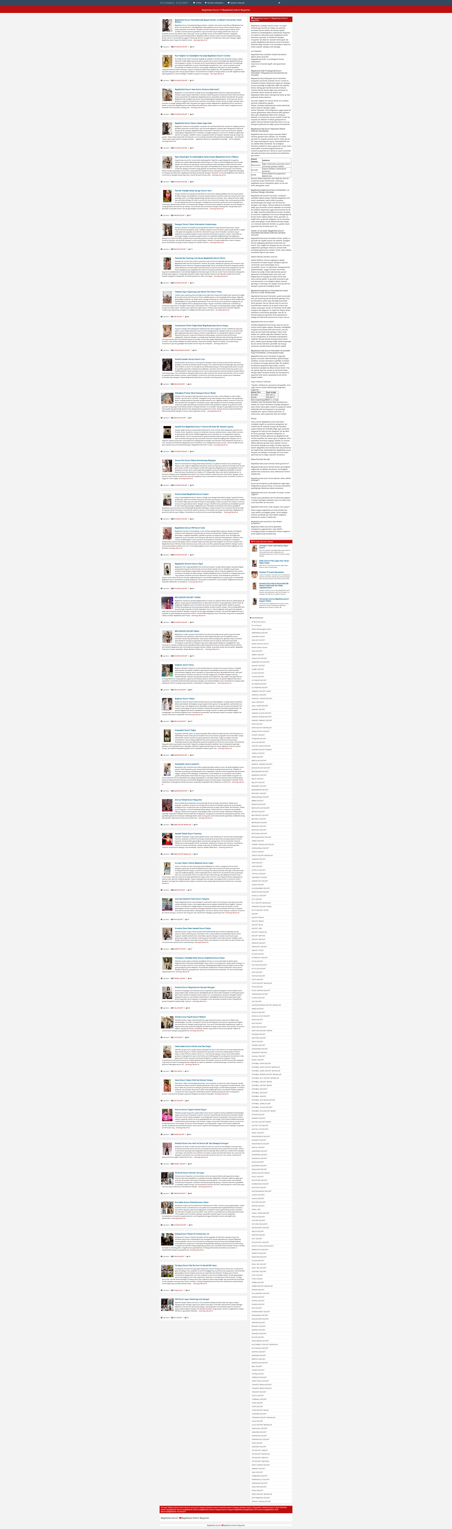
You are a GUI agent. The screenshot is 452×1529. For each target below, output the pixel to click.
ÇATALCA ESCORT (259, 870)
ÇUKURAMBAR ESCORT (261, 888)
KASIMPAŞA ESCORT (259, 1151)
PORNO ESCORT (258, 1297)
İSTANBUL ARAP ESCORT (261, 1063)
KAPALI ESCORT (258, 1133)
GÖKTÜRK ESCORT (259, 1027)
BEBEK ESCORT (258, 801)
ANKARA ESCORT (258, 709)
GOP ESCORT (257, 1023)
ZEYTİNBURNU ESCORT (261, 1498)
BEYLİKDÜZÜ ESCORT (180, 47)
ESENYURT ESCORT (179, 249)
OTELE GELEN (177, 1071)
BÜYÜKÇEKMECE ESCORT (181, 350)
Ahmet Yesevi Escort (259, 647)
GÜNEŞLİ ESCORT (258, 1045)
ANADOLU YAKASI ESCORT (262, 698)
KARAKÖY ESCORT (259, 1140)
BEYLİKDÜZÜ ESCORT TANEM (187, 597)
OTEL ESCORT (257, 1275)
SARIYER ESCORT (178, 215)
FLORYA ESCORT (258, 998)
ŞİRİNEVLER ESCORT (260, 1363)
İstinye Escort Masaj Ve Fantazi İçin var (192, 1234)
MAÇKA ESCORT (258, 1198)
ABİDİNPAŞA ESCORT (260, 633)
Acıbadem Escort (258, 636)
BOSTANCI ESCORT (259, 830)
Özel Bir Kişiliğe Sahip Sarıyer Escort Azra (193, 190)
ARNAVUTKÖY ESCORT (261, 731)
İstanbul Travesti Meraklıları (271, 572)
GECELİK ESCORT (258, 1012)
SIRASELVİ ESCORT (259, 1334)
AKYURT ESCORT (258, 666)
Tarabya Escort (178, 1290)
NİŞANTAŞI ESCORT (259, 1257)
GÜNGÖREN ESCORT (260, 1049)
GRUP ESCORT (257, 1042)
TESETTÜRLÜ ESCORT (260, 1381)
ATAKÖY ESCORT (258, 735)
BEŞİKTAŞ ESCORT (179, 890)
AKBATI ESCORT (258, 655)
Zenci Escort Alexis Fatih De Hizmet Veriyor (194, 1080)
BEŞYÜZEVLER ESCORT (261, 808)
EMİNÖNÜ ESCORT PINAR (262, 906)
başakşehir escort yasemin (187, 764)
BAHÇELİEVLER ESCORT (261, 768)
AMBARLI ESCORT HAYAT (261, 691)
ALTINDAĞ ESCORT (259, 680)
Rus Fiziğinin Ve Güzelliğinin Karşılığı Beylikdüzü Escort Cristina (202, 56)
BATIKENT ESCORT (259, 793)
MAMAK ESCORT (258, 1206)
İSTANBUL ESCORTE (259, 1089)
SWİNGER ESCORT (259, 1355)
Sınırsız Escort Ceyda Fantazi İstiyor (191, 1109)
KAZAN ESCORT (258, 1162)
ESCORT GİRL (257, 928)
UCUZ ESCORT (178, 1037)
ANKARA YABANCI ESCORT (262, 720)
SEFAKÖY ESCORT (259, 1326)
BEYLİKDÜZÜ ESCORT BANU (187, 631)
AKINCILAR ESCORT (259, 658)
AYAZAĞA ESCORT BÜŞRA (262, 750)
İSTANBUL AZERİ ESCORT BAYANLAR (266, 1071)
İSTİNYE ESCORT (178, 1256)
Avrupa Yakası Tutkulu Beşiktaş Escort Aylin (194, 863)
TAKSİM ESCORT (258, 1370)
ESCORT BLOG (257, 925)
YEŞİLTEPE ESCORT (259, 1487)
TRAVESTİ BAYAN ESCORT (262, 1385)
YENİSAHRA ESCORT (260, 1483)
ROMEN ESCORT (258, 1304)
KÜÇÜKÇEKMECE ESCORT (262, 1191)
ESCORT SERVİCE (258, 936)
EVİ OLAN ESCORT (259, 969)
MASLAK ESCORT (258, 1217)
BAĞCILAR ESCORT (179, 690)
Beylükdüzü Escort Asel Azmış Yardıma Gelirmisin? (197, 89)
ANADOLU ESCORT (259, 695)
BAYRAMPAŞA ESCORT (260, 797)
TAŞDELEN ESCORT (259, 1377)
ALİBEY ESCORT (258, 669)
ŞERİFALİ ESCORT (259, 1359)
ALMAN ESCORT (258, 673)
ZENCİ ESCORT (178, 1101)
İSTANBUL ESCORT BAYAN (262, 1082)
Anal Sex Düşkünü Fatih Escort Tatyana (192, 899)
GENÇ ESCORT (257, 1020)
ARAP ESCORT (257, 724)
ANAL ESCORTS (258, 702)
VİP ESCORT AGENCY (260, 1450)
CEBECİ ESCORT (258, 841)
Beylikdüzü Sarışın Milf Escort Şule (190, 528)
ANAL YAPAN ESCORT (260, 706)
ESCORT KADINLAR (259, 932)
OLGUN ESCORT (258, 1261)
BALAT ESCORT (258, 779)
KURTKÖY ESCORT (259, 1188)
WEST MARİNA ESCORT (261, 1465)
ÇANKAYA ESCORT (259, 859)
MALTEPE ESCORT (259, 1202)
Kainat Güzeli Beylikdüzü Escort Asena (192, 494)
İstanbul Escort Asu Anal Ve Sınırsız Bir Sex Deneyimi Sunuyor (202, 1143)
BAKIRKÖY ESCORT (179, 949)
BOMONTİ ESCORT (259, 826)
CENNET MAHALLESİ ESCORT (263, 844)
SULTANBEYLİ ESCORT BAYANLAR (265, 1344)
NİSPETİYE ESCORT (259, 1253)
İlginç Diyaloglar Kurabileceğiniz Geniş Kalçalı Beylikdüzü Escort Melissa (206, 157)
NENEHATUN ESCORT (260, 1250)
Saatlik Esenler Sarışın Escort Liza (190, 359)
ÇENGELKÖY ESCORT (260, 881)
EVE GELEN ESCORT (179, 1225)
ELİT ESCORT (257, 899)
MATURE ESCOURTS (259, 1224)
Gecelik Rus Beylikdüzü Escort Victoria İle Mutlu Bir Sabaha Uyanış (204, 426)
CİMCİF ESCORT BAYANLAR (262, 855)
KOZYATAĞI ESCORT (259, 1180)
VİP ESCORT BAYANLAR (261, 1454)
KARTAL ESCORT (258, 1147)
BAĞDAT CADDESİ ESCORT (262, 764)
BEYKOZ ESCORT (258, 812)
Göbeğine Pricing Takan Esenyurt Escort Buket (195, 393)
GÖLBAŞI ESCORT (259, 1034)
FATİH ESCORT (178, 919)
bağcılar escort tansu (184, 665)
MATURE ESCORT (258, 1220)
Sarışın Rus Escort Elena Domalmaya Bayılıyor (195, 460)
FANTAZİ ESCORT (258, 976)
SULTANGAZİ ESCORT (260, 1348)
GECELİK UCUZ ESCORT (261, 1016)
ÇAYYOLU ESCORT (259, 874)
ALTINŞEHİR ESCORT (260, 688)
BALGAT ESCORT (258, 782)
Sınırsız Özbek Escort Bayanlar (188, 800)
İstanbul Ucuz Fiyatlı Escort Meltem (190, 1017)
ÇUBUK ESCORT (258, 885)
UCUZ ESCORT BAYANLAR (262, 1425)
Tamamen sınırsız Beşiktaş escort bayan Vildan (274, 600)
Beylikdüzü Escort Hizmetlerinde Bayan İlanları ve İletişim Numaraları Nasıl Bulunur (208, 21)
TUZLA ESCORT (178, 1008)
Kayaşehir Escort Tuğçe (185, 730)
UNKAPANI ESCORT (259, 1432)
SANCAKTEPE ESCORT (260, 1319)
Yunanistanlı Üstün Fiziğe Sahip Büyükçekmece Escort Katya (201, 325)
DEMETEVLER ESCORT (260, 892)
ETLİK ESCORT (257, 961)
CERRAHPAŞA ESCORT (260, 848)
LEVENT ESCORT (258, 1195)
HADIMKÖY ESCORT (259, 1052)
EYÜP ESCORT (257, 972)
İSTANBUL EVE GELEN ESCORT (263, 1100)
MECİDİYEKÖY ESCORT (260, 1228)
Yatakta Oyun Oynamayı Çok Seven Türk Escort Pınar (198, 292)
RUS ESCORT (257, 1308)
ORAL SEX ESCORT (259, 1264)
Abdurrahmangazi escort (261, 629)
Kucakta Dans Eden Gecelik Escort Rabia (193, 928)
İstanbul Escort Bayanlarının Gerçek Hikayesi (195, 987)
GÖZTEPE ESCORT (259, 1038)
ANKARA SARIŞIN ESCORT (262, 717)
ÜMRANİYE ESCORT (259, 1436)
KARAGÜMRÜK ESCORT (261, 1136)
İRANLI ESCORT (258, 1060)
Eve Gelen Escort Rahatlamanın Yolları (192, 1202)
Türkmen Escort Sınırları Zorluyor (189, 1173)
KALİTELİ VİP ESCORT (260, 1125)
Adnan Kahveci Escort (260, 644)
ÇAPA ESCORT (257, 863)
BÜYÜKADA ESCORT (259, 833)
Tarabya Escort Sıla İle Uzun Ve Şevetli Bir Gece (196, 1265)
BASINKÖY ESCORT (259, 786)
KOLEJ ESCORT (258, 1177)
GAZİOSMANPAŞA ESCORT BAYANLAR (266, 1005)
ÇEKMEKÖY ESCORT (259, 877)
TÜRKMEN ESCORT (179, 1193)
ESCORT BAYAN (258, 917)
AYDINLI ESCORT (258, 753)
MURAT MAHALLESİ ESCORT (263, 1246)
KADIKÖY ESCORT (259, 1118)
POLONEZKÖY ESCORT (261, 1293)
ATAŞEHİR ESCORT (259, 739)
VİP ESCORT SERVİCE (260, 1458)
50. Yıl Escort (256, 625)
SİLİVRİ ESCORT (258, 1337)
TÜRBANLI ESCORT (259, 1399)
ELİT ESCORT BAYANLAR (261, 903)
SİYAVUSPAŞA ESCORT (260, 1341)
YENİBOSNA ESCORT (260, 1476)
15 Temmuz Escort (259, 622)
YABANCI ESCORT (258, 1469)
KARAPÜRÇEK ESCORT (260, 1144)
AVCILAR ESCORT (258, 742)
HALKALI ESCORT (258, 1056)
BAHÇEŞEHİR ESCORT (260, 771)
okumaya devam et (200, 40)
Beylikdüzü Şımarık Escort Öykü (189, 564)
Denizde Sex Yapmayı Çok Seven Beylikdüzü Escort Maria (200, 258)
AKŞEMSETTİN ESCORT (261, 662)
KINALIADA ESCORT (259, 1169)
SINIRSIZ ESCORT (178, 1134)
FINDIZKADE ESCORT (260, 994)
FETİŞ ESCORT (257, 987)
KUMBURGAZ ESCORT (260, 1184)
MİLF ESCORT (177, 1317)
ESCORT (255, 914)
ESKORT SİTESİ (257, 950)
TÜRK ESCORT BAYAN (260, 1410)
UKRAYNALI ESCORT (260, 1428)
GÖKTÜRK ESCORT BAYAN (262, 1031)
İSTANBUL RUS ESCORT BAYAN (264, 1111)
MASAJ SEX (256, 1209)
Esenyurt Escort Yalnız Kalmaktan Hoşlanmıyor (196, 224)
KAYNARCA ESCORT (259, 1158)
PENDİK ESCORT (258, 1290)
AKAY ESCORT (257, 651)
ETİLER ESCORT (258, 954)
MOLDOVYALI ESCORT (260, 1242)
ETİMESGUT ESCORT (260, 958)
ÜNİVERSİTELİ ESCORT (260, 1439)
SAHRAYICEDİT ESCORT (261, 1312)
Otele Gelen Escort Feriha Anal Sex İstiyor (193, 1046)
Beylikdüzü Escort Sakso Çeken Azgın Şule (193, 123)
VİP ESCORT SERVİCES (260, 1461)
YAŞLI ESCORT (257, 1472)
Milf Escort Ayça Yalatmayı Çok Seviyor (192, 1299)
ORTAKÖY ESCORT (259, 1271)
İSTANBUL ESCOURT (260, 1093)
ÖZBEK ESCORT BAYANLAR (182, 825)
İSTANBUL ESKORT (179, 978)
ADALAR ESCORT (258, 640)
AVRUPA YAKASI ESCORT (261, 746)
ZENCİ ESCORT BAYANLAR (262, 1494)
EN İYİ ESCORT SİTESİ (260, 910)
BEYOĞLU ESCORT (259, 819)
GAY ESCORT (257, 1001)
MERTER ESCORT (258, 1235)
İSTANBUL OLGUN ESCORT (262, 1107)
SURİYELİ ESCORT (259, 1352)
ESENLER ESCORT (179, 384)
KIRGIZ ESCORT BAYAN (261, 1173)
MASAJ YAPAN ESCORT (260, 1213)
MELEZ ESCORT (258, 1231)
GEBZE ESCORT (258, 1009)
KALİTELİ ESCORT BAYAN (261, 1122)
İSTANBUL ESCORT (174, 3)
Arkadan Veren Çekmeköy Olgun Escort (273, 546)
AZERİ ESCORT (257, 757)
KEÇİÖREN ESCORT (259, 1166)
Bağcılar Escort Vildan (185, 698)
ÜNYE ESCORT (257, 1443)
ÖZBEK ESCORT (258, 1282)
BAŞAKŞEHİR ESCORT (180, 755)
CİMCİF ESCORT (258, 852)
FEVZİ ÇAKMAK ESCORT (261, 990)
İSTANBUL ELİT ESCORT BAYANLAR (265, 1078)
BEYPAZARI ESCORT (259, 823)
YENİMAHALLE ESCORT (261, 1479)
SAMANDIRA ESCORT (260, 1315)
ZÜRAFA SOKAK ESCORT (261, 1501)
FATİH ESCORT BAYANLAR (262, 983)
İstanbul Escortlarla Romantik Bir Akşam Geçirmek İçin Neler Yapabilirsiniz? (274, 585)
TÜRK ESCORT (177, 317)
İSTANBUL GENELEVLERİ (261, 1104)
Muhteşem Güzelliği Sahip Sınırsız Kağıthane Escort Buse (200, 958)
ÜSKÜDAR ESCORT (259, 1447)
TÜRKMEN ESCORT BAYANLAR (263, 1417)
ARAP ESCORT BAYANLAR (262, 728)
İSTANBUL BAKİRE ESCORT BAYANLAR (266, 1074)
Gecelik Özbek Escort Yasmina (188, 833)
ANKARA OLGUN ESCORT (261, 713)
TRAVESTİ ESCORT (259, 1392)
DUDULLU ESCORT (259, 896)
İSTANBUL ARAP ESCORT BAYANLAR (266, 1067)
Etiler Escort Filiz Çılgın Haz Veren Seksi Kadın (274, 562)
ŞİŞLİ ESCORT (257, 1366)
